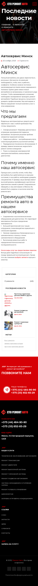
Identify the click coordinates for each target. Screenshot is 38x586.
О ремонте (19, 25)
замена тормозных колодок (13, 343)
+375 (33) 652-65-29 (23, 392)
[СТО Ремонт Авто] (14, 3)
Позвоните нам (8, 419)
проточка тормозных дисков (13, 346)
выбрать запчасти (21, 257)
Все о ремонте (9, 340)
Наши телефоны (19, 387)
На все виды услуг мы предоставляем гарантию (19, 250)
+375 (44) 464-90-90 (23, 389)
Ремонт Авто (17, 560)
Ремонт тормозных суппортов (21, 323)
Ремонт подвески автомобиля (21, 311)
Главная (6, 25)
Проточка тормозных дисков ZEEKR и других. (23, 294)
